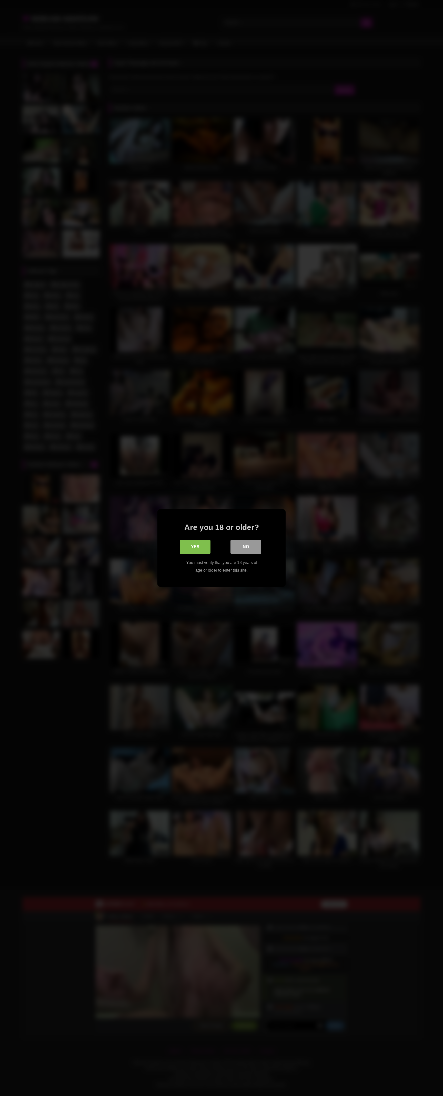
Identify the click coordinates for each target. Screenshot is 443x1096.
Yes (195, 547)
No (246, 547)
